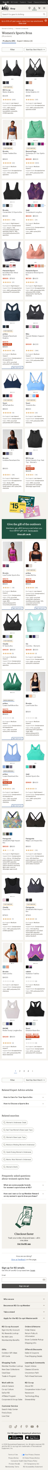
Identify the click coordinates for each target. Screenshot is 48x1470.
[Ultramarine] (7, 1023)
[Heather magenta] (4, 565)
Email (3, 1275)
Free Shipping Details (33, 1356)
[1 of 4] (33, 140)
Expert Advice (30, 1366)
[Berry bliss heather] (42, 144)
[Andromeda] (30, 766)
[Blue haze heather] (33, 1023)
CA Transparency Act (31, 1464)
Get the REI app (24, 1244)
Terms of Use (13, 1455)
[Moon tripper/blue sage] (4, 833)
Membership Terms (12, 1467)
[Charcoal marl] (7, 265)
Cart (39, 8)
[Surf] (27, 766)
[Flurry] (27, 636)
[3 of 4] (36, 140)
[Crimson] (37, 395)
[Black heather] (7, 326)
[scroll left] (26, 144)
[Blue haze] (4, 205)
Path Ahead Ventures (33, 1376)
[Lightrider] (29, 205)
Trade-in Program (9, 1376)
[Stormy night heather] (4, 326)
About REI (29, 1386)
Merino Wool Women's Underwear (18, 1159)
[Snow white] (4, 1023)
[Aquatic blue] (10, 833)
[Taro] (10, 766)
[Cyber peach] (30, 696)
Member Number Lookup (12, 1366)
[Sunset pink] (10, 395)
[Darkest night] (29, 144)
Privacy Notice (13, 1458)
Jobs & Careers (8, 1386)
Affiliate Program (9, 1396)
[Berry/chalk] (14, 265)
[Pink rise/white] (30, 326)
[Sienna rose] (39, 265)
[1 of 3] (11, 140)
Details (32, 1270)
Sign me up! (24, 1286)
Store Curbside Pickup (34, 1339)
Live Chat (5, 1416)
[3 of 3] (13, 140)
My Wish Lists (7, 1337)
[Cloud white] (35, 144)
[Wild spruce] (10, 636)
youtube (32, 1426)
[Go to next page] (32, 1071)
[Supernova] (35, 205)
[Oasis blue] (33, 395)
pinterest (27, 1426)
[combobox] (24, 14)
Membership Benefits (10, 1340)
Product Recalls (14, 1464)
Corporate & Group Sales (12, 1399)
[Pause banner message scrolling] (45, 20)
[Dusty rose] (42, 265)
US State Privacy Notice (31, 1458)
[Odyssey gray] (7, 82)
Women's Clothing (7, 28)
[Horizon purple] (30, 453)
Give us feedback (18, 1259)
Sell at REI (6, 1393)
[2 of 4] (35, 140)
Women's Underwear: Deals (16, 1122)
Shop (12, 8)
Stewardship (30, 1399)
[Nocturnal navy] (39, 144)
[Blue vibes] (4, 766)
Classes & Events (32, 1369)
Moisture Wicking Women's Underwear (20, 1145)
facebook (21, 1426)
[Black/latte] (32, 265)
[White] (14, 144)
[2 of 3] (12, 140)
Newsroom (29, 1393)
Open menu (44, 8)
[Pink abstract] (10, 265)
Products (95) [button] (9, 41)
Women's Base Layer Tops (16, 1137)
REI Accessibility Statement (33, 1467)
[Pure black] (10, 1023)
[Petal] (4, 900)
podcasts (37, 1426)
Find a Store (6, 1413)
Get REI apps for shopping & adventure (24, 1433)
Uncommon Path (32, 1373)
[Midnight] (39, 205)
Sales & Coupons (32, 1353)
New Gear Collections (10, 1369)
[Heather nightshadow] (7, 565)
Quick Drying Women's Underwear (18, 1152)
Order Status (30, 1330)
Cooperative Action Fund (35, 1389)
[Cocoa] (10, 144)
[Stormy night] (7, 766)
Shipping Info (30, 1343)
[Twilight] (33, 636)
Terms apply (33, 531)
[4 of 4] (37, 140)
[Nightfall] (4, 144)
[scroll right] (45, 144)
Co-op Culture (8, 1389)
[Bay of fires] (32, 205)
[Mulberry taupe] (30, 82)
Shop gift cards (24, 534)
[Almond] (30, 565)
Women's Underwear (22, 28)
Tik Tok (16, 1426)
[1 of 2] (12, 79)
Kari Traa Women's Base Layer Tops (19, 1130)
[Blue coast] (7, 395)
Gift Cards (6, 1356)
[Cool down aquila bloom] (7, 636)
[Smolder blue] (27, 900)
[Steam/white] (33, 326)
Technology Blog (32, 1396)
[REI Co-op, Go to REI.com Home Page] (4, 8)
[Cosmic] (42, 205)
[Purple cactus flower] (30, 966)
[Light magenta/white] (37, 326)
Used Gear (6, 1373)
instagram (10, 1426)
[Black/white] (27, 326)
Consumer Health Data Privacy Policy (24, 1461)
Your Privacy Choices (32, 1455)
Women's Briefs (12, 1167)
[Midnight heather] (30, 1023)
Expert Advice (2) (24, 41)
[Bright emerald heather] (32, 144)
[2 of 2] (13, 79)
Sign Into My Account (11, 1330)
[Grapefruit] (35, 265)
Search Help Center (10, 1409)
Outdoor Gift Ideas (9, 1353)
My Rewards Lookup (10, 1333)
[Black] (4, 82)
